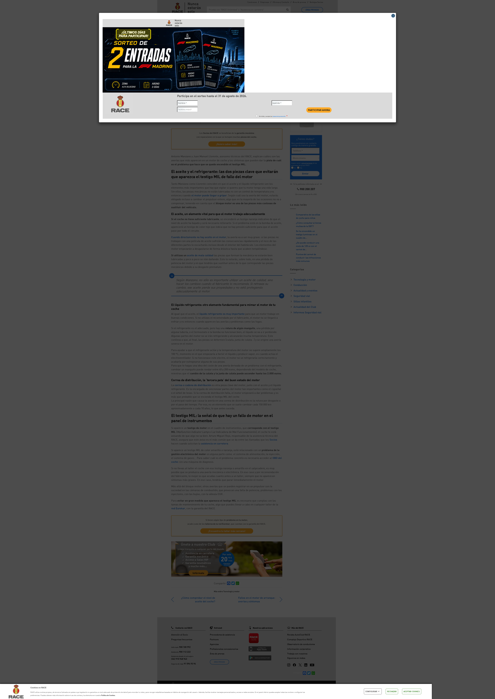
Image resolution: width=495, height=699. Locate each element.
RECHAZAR (392, 691)
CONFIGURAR (371, 691)
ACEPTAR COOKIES (411, 691)
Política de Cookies (108, 695)
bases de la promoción (279, 116)
